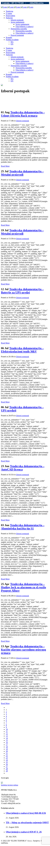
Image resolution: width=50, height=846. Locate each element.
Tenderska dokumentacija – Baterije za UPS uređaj (22, 291)
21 (7, 753)
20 (7, 751)
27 (7, 767)
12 (7, 734)
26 (7, 764)
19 (7, 749)
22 (7, 756)
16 (7, 742)
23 (7, 758)
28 (7, 769)
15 (7, 740)
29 (7, 771)
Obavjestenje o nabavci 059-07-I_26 (24, 832)
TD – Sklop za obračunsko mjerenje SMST (27, 822)
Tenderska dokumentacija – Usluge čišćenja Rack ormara (23, 114)
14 (7, 738)
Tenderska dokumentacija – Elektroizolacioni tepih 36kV (22, 350)
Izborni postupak (22, 121)
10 (7, 729)
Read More (5, 166)
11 (7, 732)
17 (7, 745)
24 (7, 760)
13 (7, 736)
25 (7, 762)
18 (7, 747)
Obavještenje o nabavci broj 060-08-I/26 (26, 813)
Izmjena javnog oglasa (9, 785)
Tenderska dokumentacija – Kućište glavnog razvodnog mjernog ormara (23, 649)
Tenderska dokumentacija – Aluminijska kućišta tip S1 (22, 527)
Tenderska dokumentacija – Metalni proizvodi (22, 173)
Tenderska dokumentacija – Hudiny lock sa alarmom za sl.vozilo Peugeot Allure (23, 587)
